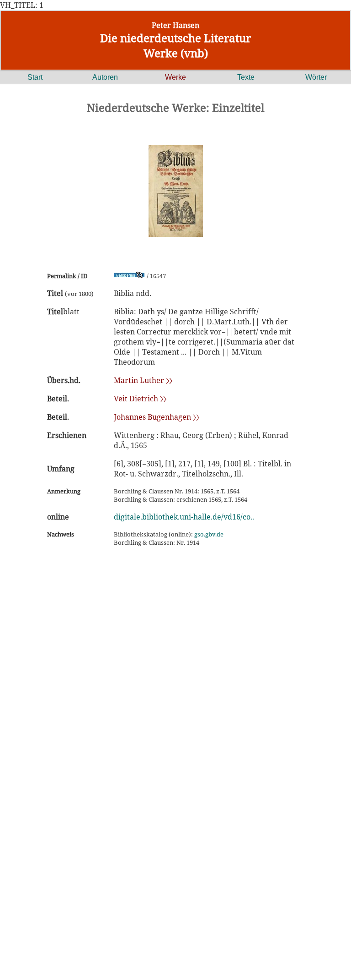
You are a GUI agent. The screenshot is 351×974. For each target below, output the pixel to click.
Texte (246, 77)
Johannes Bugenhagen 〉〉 (156, 417)
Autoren (105, 77)
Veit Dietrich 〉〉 (140, 399)
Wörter (316, 77)
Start (35, 77)
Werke (175, 77)
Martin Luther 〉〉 (143, 380)
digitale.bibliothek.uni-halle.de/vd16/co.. (184, 517)
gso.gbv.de (208, 534)
